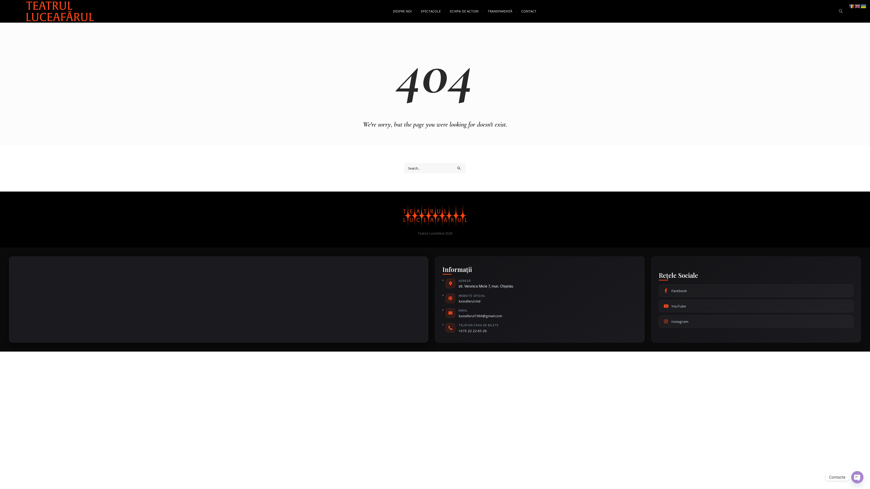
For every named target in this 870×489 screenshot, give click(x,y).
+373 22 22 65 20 (473, 330)
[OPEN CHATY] (857, 477)
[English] (858, 6)
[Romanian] (852, 6)
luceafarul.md (469, 301)
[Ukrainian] (864, 6)
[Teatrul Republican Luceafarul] (435, 215)
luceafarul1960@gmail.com (480, 316)
